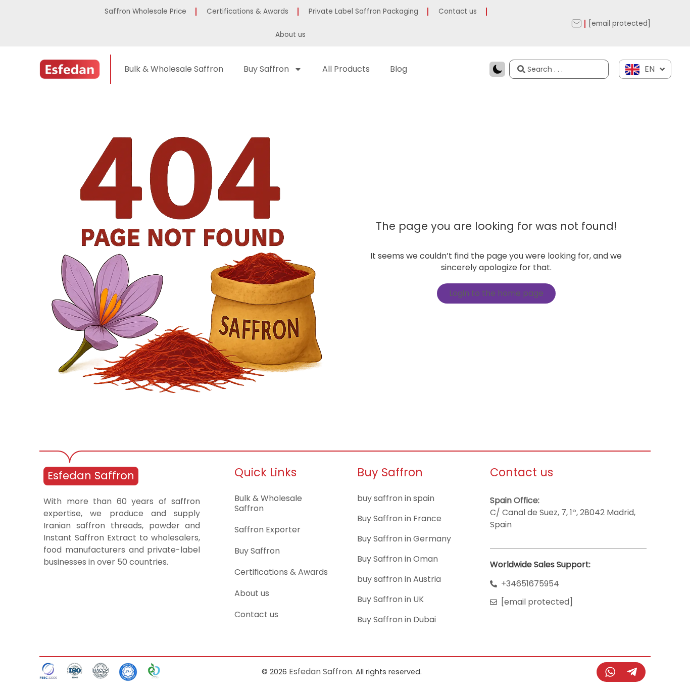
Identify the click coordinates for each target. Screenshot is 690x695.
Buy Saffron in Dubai (396, 619)
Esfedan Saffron (90, 475)
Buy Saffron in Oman (397, 559)
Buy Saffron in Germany (404, 538)
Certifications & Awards (247, 11)
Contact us (457, 11)
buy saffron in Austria (399, 579)
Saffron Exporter (267, 529)
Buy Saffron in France (399, 518)
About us (290, 34)
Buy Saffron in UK (390, 599)
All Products (346, 69)
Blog (398, 69)
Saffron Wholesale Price (145, 11)
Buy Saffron (266, 69)
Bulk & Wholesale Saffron (173, 69)
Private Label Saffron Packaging (363, 11)
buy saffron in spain (395, 498)
